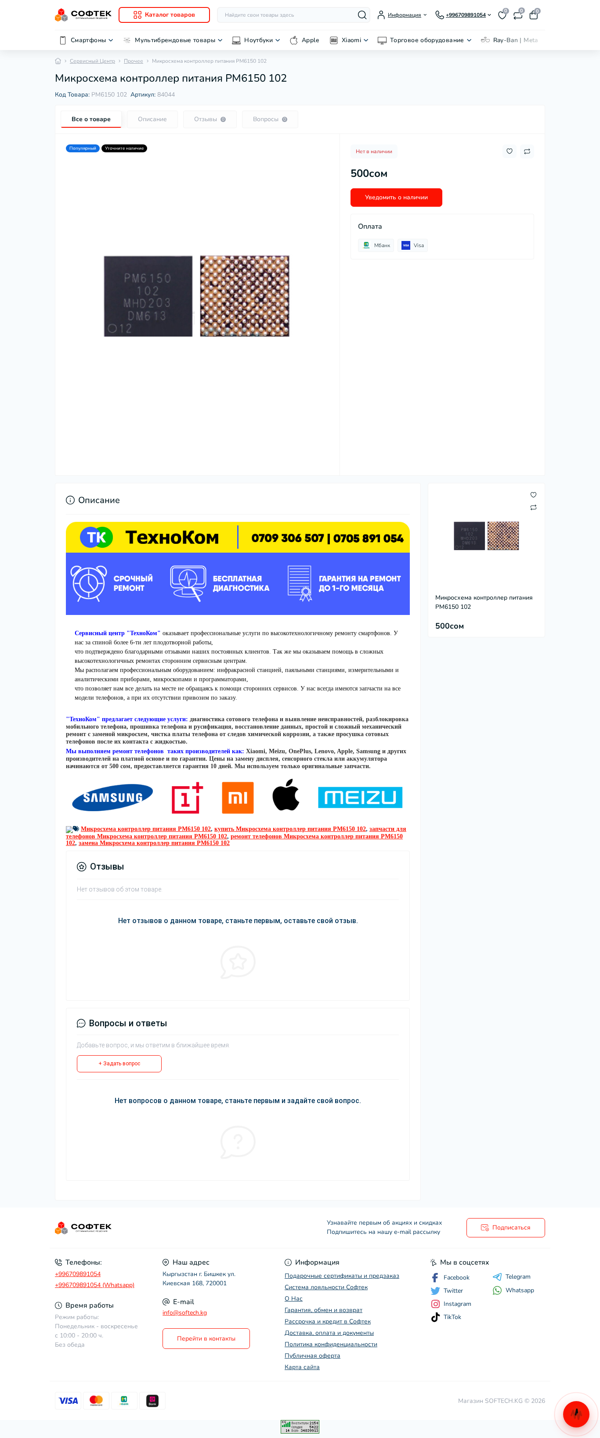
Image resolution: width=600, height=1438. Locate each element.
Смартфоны (88, 40)
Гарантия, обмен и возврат (323, 1310)
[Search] (362, 15)
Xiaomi (351, 40)
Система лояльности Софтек (326, 1287)
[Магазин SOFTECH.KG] (175, 1228)
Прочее (133, 61)
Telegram (518, 1277)
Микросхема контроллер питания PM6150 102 (146, 829)
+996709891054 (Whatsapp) (94, 1285)
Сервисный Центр (92, 61)
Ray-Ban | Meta (515, 40)
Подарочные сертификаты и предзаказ (342, 1276)
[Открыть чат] (576, 1414)
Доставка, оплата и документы (329, 1333)
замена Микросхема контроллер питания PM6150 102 (154, 843)
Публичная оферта (312, 1356)
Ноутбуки (258, 40)
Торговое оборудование (427, 40)
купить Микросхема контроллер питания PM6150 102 (290, 829)
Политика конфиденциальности (331, 1344)
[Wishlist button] (509, 151)
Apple (310, 40)
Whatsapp (520, 1290)
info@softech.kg (185, 1313)
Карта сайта (302, 1367)
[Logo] (83, 14)
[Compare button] (527, 151)
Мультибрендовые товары (175, 40)
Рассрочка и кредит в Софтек (328, 1321)
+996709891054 (78, 1274)
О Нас (294, 1298)
